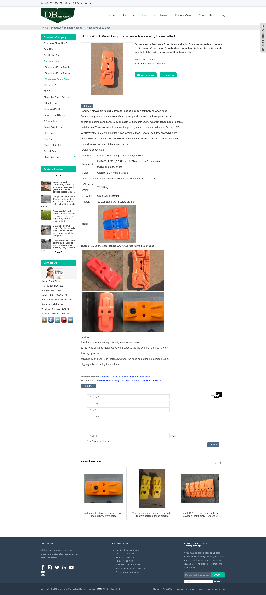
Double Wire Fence (53, 127)
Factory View (183, 15)
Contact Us (205, 15)
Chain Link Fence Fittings (56, 97)
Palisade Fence (51, 103)
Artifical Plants (50, 151)
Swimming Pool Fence (54, 109)
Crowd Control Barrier (54, 115)
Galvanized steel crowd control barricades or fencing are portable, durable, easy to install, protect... (58, 245)
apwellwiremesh (56, 304)
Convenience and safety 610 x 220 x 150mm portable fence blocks (128, 380)
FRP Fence (49, 133)
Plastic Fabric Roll (52, 145)
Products (147, 15)
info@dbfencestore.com (80, 3)
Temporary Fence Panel (57, 67)
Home (111, 15)
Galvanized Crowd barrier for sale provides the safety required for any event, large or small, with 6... (64, 216)
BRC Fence (49, 91)
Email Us (169, 75)
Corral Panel (50, 49)
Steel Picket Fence (53, 55)
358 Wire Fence (51, 121)
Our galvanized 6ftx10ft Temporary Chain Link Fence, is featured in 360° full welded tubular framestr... (58, 201)
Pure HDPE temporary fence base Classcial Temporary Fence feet (200, 514)
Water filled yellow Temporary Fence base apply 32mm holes (103, 514)
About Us (128, 15)
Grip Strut (48, 139)
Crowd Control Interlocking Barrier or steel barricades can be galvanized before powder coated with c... (64, 187)
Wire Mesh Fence (52, 85)
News (163, 15)
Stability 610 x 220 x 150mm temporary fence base (125, 376)
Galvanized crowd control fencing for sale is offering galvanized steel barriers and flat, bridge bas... (64, 231)
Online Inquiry (147, 75)
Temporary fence (73, 27)
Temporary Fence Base (98, 27)
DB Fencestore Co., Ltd (64, 589)
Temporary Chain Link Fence (58, 43)
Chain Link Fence (52, 157)
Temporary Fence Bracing (58, 73)
